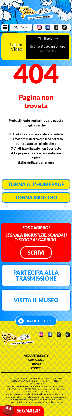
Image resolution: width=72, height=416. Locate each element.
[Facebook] (47, 27)
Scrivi (36, 252)
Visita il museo (36, 300)
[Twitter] (56, 27)
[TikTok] (64, 27)
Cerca (24, 27)
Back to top (39, 321)
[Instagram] (39, 27)
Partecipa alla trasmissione (36, 275)
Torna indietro (36, 197)
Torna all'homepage (36, 184)
